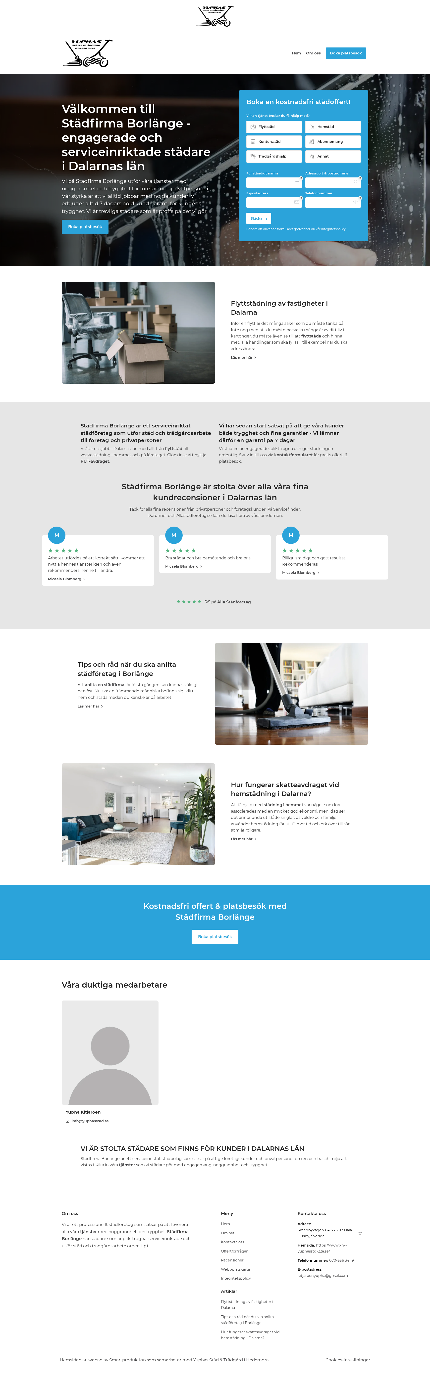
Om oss (313, 53)
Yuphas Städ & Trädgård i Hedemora (231, 1359)
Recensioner (232, 1260)
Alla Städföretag (234, 602)
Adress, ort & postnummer (327, 173)
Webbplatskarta (235, 1269)
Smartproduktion (127, 1359)
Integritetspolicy (236, 1278)
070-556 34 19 (341, 1260)
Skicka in (259, 218)
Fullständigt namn (262, 173)
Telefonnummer (318, 193)
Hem (296, 53)
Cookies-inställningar (347, 1359)
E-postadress (257, 193)
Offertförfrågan (235, 1251)
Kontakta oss (232, 1242)
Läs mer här (242, 357)
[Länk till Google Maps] (360, 1233)
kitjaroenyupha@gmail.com (323, 1275)
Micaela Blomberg (64, 579)
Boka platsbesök (85, 226)
